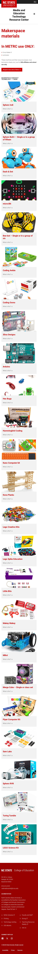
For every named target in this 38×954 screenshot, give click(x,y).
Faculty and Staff (27, 915)
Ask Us (24, 928)
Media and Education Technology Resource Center (19, 15)
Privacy (13, 950)
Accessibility (5, 950)
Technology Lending (10, 922)
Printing (6, 918)
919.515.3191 (5, 886)
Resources (19, 950)
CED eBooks (7, 925)
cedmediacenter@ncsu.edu (9, 888)
